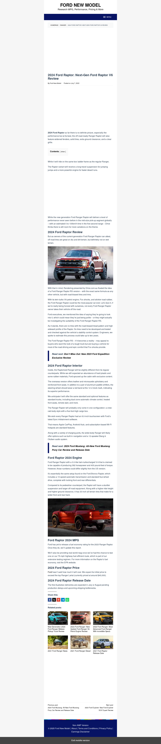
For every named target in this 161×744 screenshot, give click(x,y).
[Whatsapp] (67, 600)
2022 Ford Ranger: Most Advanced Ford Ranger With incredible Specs (103, 628)
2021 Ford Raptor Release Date (100, 652)
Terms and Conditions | (88, 728)
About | (74, 728)
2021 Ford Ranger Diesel (80, 651)
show (63, 151)
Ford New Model (80, 5)
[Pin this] (58, 600)
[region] (69, 51)
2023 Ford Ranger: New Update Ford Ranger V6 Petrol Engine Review (80, 628)
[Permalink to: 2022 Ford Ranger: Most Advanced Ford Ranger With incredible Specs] (103, 618)
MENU (109, 17)
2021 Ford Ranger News (57, 651)
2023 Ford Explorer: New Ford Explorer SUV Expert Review (99, 707)
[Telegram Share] (63, 600)
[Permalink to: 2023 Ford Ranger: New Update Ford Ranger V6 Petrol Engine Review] (80, 618)
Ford (50, 572)
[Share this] (50, 600)
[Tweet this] (54, 600)
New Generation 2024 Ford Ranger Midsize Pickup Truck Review (56, 628)
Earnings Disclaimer (80, 731)
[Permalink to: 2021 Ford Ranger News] (58, 642)
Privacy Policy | (106, 728)
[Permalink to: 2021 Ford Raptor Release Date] (103, 642)
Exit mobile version (80, 740)
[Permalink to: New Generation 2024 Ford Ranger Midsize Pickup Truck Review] (58, 618)
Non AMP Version (81, 725)
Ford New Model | (63, 728)
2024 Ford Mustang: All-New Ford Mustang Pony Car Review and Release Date (63, 707)
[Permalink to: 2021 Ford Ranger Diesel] (80, 642)
